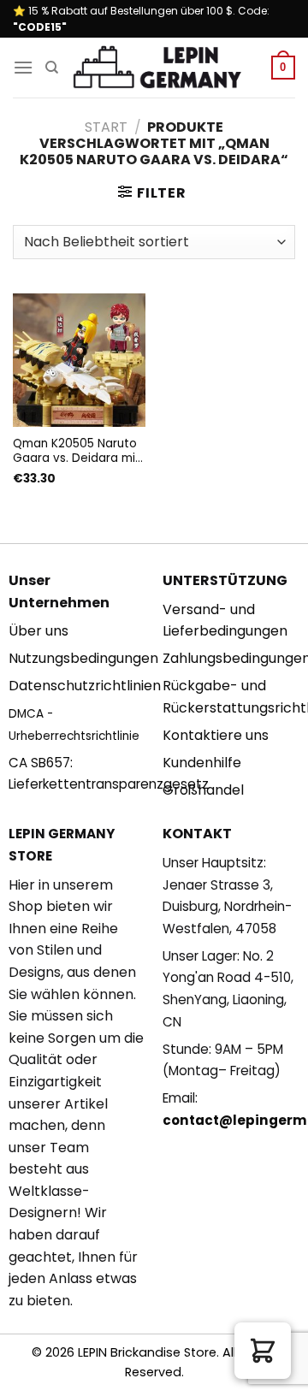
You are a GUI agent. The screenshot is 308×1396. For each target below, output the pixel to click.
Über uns (38, 631)
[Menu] (23, 67)
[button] (262, 1350)
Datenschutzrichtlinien (85, 685)
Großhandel (203, 790)
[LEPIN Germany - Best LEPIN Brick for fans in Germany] (157, 68)
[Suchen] (51, 67)
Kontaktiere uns (216, 735)
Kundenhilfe (202, 762)
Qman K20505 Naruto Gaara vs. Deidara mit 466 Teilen (76, 451)
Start (106, 127)
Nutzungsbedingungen (83, 658)
